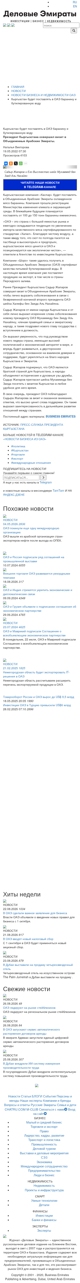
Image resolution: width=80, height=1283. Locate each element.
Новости (18, 91)
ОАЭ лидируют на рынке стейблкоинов (29, 1007)
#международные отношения (31, 462)
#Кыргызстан (20, 450)
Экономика (44, 1162)
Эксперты (44, 1230)
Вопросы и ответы (17, 1105)
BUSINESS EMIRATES (60, 416)
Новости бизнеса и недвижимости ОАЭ (43, 95)
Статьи (26, 1096)
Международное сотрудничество (44, 1166)
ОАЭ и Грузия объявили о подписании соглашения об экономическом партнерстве (39, 608)
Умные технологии (44, 1200)
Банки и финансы (44, 1220)
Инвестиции (44, 1215)
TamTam (58, 490)
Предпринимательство (44, 1170)
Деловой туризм (44, 1148)
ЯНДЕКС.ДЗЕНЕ (14, 494)
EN (75, 6)
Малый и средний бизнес (44, 1122)
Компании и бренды (57, 1100)
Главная (17, 87)
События (49, 1096)
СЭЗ (44, 1157)
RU (75, 2)
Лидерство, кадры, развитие (44, 1135)
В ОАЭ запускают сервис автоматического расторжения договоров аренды (31, 1031)
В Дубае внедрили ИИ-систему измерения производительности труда (31, 1065)
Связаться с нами (51, 1109)
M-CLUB (32, 1109)
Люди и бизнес (44, 1175)
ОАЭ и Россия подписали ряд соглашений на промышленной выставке (33, 559)
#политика (18, 446)
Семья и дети (66, 1105)
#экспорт (17, 458)
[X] (15, 163)
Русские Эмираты (43, 1105)
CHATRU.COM (15, 1109)
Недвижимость (44, 1185)
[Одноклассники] (10, 163)
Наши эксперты (31, 1100)
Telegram (46, 482)
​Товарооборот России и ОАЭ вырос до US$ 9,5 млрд (38, 697)
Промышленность (44, 1144)
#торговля (18, 454)
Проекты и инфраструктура (44, 1190)
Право (44, 1131)
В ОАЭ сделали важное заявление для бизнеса (35, 913)
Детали (44, 1205)
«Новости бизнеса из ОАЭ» (24, 439)
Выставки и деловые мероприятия (44, 1153)
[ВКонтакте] (5, 163)
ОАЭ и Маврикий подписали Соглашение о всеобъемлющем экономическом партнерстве (34, 633)
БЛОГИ (37, 1096)
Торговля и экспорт (44, 1126)
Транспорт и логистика (44, 1139)
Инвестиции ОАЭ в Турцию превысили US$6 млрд (37, 705)
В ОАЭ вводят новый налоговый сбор (28, 939)
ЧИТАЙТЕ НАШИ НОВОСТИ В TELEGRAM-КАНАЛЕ (40, 184)
